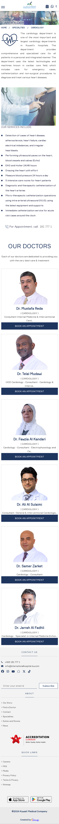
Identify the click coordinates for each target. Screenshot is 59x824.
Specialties (8, 716)
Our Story (7, 702)
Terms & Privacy (10, 780)
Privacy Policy (9, 775)
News (5, 725)
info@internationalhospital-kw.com (22, 666)
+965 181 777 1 (12, 662)
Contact (7, 712)
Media (5, 771)
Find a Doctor (9, 707)
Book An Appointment (29, 326)
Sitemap (7, 784)
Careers (6, 761)
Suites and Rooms (11, 721)
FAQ (5, 766)
